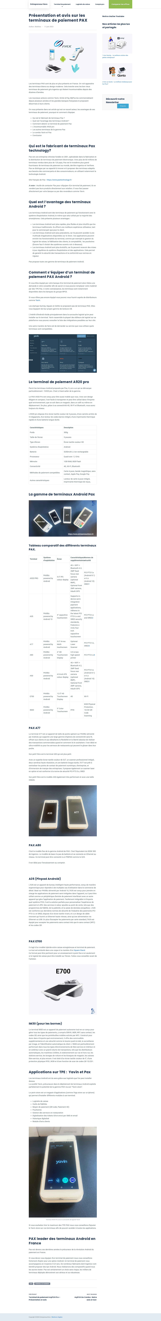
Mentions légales (57, 1317)
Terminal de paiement (62, 4)
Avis (31, 1283)
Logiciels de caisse (83, 4)
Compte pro (99, 4)
